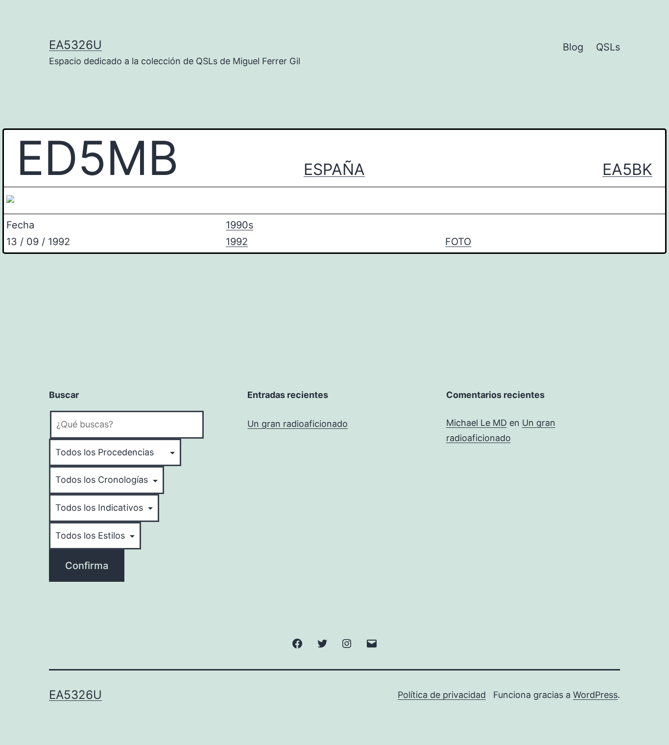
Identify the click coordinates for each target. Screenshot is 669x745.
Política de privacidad (442, 695)
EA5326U (75, 45)
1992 (237, 242)
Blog (573, 47)
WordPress (595, 695)
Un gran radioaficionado (297, 424)
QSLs (608, 47)
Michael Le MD (476, 423)
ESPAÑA (334, 169)
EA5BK (627, 169)
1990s (239, 225)
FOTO (458, 242)
